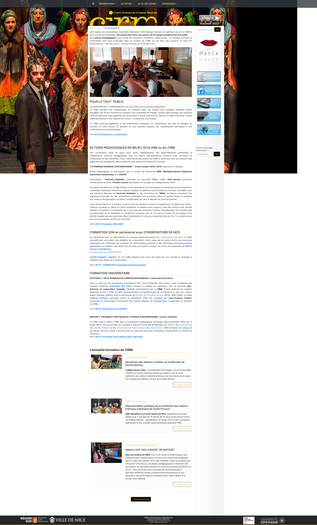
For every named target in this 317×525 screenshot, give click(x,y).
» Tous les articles (140, 499)
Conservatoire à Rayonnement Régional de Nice (139, 327)
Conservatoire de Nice (171, 237)
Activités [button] (126, 3)
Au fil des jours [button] (147, 3)
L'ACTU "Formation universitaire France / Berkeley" (118, 336)
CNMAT (170, 325)
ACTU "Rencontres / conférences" (111, 134)
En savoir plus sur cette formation (106, 252)
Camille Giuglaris (98, 257)
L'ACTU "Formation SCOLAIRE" (109, 224)
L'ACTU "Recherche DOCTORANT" (111, 309)
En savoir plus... (181, 384)
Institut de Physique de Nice (150, 295)
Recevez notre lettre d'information (204, 149)
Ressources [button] (169, 3)
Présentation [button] (107, 3)
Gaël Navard (105, 249)
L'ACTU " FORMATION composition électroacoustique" (120, 265)
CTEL (111, 292)
